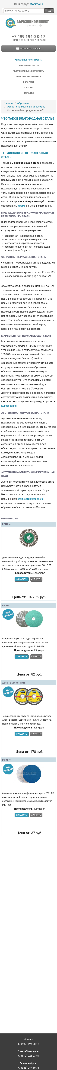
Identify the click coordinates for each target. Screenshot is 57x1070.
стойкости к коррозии (30, 498)
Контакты (29, 93)
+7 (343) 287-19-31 (28, 1067)
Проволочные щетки (28, 65)
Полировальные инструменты (28, 71)
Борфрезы (28, 82)
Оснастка (29, 88)
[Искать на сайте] (49, 10)
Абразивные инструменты (28, 60)
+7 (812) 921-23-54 (28, 1055)
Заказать (21, 579)
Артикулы (36, 579)
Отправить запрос (30, 49)
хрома (21, 205)
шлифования (9, 405)
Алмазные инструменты (28, 76)
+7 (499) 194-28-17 (28, 1043)
